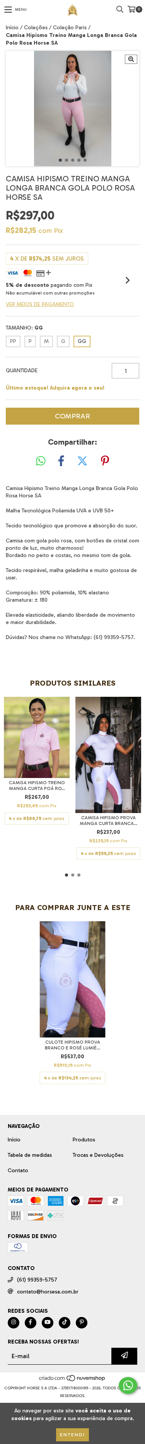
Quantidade (22, 370)
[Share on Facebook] (61, 461)
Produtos (84, 1139)
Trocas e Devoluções (98, 1155)
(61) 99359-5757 (37, 1280)
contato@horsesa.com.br (47, 1291)
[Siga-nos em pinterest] (81, 1323)
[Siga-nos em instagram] (13, 1323)
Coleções (36, 27)
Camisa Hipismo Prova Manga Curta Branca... (108, 820)
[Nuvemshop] (72, 1380)
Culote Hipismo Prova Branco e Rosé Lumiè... (72, 1045)
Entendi (72, 1434)
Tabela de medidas (30, 1155)
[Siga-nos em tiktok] (64, 1323)
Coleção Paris (70, 27)
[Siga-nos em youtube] (47, 1323)
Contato (18, 1170)
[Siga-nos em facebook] (30, 1323)
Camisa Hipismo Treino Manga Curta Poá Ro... (37, 785)
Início (12, 27)
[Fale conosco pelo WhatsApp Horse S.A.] (128, 1385)
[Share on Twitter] (82, 461)
